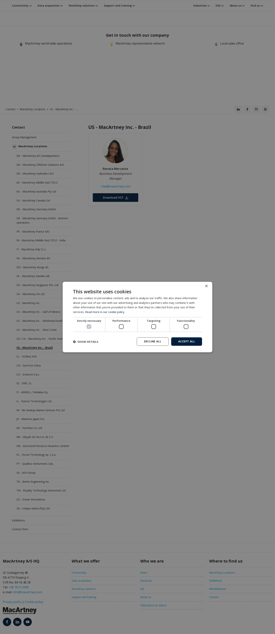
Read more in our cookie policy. (105, 312)
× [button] (206, 286)
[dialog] (137, 317)
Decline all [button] (152, 341)
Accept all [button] (186, 341)
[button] (85, 342)
